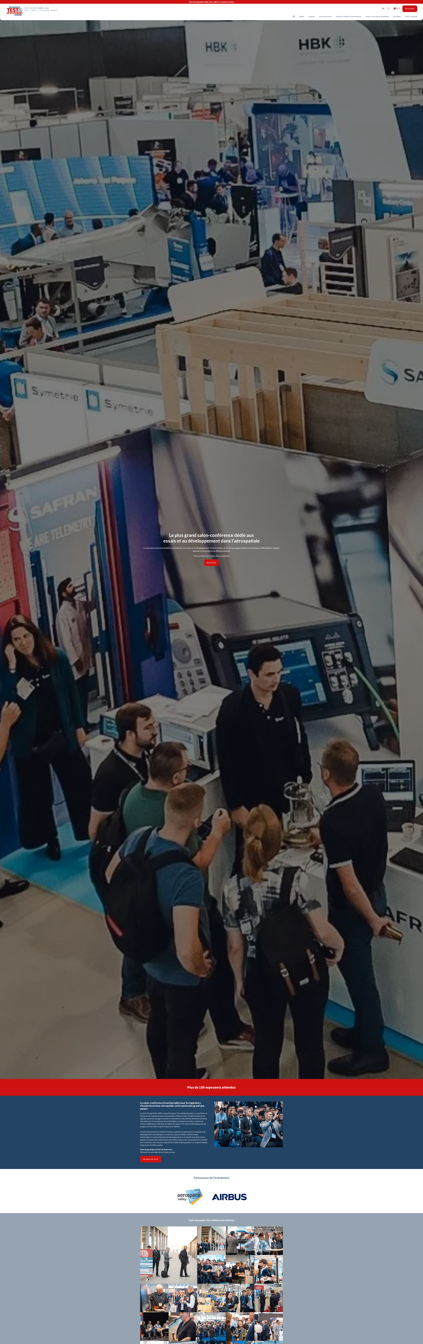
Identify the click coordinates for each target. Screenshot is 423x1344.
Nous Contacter (411, 16)
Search (388, 8)
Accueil (294, 16)
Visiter (301, 16)
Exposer (312, 16)
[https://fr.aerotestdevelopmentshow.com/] (398, 9)
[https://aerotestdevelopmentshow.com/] (394, 9)
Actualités (397, 16)
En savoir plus (150, 1159)
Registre (409, 9)
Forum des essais (325, 16)
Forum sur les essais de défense (377, 16)
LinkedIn (383, 8)
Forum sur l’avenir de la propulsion (348, 16)
